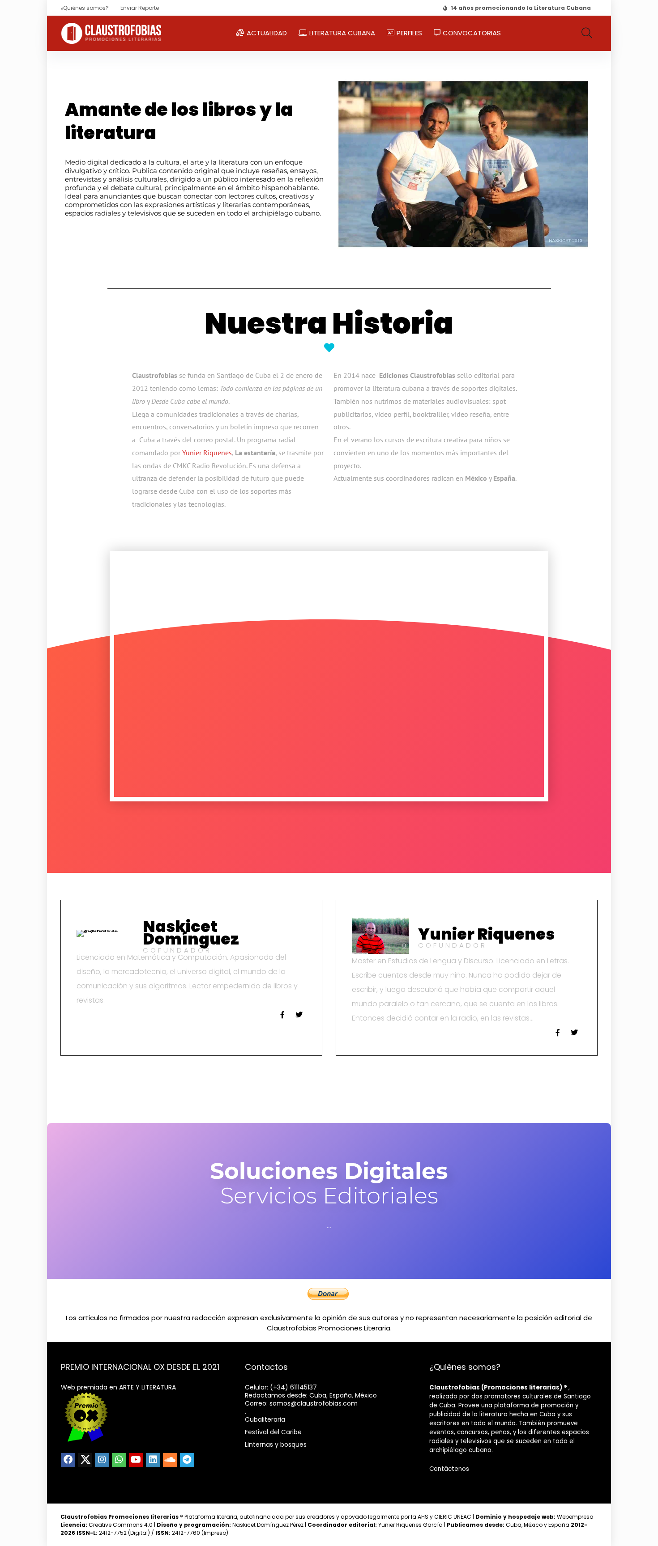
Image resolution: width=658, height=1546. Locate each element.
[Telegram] (187, 1460)
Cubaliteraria (265, 1419)
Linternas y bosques (276, 1444)
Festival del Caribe (273, 1431)
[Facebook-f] (282, 1015)
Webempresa (575, 1517)
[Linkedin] (153, 1460)
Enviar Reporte (139, 8)
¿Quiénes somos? (84, 8)
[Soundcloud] (170, 1460)
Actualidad (267, 33)
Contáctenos (449, 1469)
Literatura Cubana (342, 33)
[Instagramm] (102, 1460)
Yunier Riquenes (207, 452)
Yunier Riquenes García (410, 1525)
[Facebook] (68, 1460)
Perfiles (409, 33)
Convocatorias (472, 33)
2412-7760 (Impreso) (191, 1533)
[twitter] (85, 1460)
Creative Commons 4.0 (121, 1525)
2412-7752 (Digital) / (116, 1533)
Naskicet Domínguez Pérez (267, 1525)
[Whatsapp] (119, 1460)
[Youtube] (136, 1460)
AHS (423, 1517)
